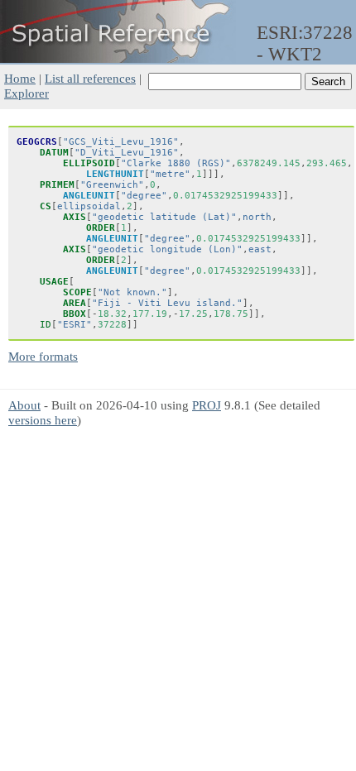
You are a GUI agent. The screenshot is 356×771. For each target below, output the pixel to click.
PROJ (206, 405)
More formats (43, 356)
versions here (42, 420)
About (24, 405)
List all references (90, 78)
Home (20, 78)
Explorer (26, 93)
